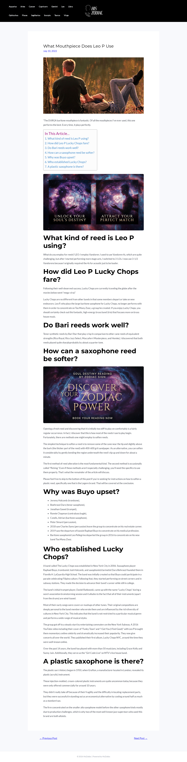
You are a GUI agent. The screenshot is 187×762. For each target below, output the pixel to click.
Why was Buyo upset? (61, 157)
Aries (23, 6)
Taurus (57, 15)
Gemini (54, 6)
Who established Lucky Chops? (67, 162)
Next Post (140, 738)
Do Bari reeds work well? (63, 148)
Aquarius (13, 6)
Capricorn (43, 6)
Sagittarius (35, 15)
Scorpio (47, 15)
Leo (62, 6)
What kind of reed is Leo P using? (68, 138)
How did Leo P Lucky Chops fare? (68, 143)
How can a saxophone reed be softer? (71, 152)
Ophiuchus (13, 15)
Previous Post (48, 738)
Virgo (66, 15)
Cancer (32, 6)
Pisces (24, 15)
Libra (70, 6)
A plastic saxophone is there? (66, 166)
